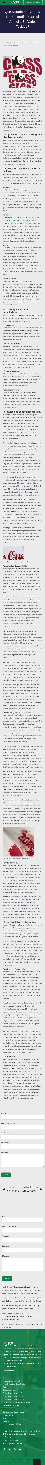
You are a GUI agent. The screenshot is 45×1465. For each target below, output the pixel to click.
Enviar (6, 1175)
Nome (4, 1113)
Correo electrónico (8, 1123)
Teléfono (5, 1133)
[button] (4, 3)
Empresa (5, 1143)
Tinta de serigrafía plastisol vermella (16, 220)
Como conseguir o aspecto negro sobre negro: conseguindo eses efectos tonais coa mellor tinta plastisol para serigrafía (19, 1317)
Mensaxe (5, 1152)
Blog (8, 43)
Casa (4, 43)
